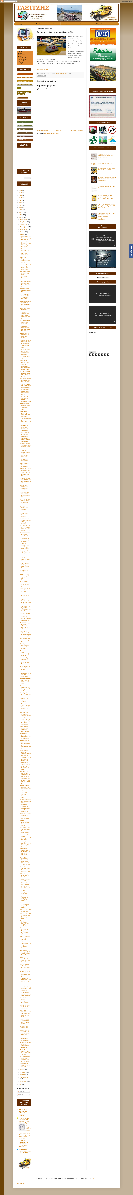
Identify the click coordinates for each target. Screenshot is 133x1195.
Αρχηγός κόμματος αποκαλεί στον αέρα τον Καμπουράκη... (25, 816)
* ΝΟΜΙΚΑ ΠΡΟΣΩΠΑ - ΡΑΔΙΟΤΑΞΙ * (24, 93)
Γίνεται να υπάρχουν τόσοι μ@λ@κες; (25, 892)
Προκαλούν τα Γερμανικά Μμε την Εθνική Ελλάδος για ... (25, 809)
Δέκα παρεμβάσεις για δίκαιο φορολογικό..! (25, 534)
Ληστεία (62, 73)
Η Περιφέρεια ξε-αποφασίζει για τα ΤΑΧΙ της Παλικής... (25, 521)
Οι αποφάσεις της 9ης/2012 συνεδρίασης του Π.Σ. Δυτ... (25, 609)
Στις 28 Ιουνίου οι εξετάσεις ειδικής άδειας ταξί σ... (25, 559)
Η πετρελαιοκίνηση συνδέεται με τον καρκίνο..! (25, 988)
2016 (20, 207)
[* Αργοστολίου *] (25, 62)
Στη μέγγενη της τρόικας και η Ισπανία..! (24, 540)
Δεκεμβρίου (23, 219)
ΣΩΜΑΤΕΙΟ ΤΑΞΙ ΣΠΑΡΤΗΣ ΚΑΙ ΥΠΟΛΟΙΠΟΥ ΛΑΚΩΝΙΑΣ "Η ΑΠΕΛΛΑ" (23, 1112)
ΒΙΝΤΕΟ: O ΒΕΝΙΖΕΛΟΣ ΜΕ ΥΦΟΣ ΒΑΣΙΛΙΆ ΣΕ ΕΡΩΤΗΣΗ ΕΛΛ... (25, 1013)
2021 (20, 195)
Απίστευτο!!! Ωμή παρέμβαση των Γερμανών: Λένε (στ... (25, 974)
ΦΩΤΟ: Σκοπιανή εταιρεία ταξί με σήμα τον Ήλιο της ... (25, 374)
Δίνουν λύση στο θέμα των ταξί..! (25, 404)
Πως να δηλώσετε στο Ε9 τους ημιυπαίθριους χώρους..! (25, 352)
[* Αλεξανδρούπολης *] (25, 59)
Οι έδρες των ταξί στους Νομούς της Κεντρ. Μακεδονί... (25, 722)
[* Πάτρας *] (25, 56)
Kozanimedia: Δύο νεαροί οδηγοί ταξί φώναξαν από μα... (25, 1021)
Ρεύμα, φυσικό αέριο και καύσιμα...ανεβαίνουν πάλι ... (25, 753)
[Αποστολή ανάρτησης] (69, 73)
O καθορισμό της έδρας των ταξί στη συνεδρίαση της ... (25, 781)
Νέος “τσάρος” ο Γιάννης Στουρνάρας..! (24, 464)
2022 (20, 192)
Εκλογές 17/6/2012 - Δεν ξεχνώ (25, 910)
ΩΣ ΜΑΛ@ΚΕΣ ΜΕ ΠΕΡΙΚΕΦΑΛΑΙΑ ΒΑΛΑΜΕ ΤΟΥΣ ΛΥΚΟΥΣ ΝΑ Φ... (25, 528)
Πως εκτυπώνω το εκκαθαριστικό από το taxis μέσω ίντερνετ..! (105, 155)
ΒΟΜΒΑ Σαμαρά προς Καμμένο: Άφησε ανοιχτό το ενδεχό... (25, 823)
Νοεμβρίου (23, 222)
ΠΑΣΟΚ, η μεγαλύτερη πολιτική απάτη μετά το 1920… (25, 367)
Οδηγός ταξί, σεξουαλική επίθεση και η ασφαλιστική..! (24, 487)
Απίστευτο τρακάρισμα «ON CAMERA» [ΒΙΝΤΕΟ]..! (25, 674)
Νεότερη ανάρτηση (42, 130)
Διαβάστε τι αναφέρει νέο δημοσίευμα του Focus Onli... (25, 960)
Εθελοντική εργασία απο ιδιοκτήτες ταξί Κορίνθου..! (25, 380)
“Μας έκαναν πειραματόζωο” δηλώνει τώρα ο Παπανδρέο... (25, 953)
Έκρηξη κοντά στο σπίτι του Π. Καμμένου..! (25, 1006)
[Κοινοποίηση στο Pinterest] (45, 76)
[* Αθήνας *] (25, 52)
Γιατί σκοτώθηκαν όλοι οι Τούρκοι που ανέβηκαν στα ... (25, 392)
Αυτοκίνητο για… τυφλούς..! (24, 571)
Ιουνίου (22, 234)
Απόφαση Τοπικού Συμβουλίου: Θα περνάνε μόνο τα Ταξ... (25, 480)
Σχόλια (21, 1094)
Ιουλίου (22, 231)
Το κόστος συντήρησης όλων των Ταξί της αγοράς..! (106, 168)
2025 (20, 190)
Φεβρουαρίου (24, 1077)
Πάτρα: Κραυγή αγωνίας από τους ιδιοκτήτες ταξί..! (25, 494)
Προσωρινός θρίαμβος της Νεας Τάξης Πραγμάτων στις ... (25, 315)
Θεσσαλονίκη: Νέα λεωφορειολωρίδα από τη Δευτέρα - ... (25, 446)
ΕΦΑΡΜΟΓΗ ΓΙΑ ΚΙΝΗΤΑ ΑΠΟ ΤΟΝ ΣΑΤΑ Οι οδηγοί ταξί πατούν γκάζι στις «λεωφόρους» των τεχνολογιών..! (106, 216)
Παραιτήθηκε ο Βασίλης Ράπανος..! (24, 514)
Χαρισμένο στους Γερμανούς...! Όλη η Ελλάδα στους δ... (25, 923)
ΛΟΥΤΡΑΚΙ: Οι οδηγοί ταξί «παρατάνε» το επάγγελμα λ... (25, 774)
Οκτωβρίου (23, 224)
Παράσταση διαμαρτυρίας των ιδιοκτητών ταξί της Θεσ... (25, 328)
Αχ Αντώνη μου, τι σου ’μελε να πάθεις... (25, 668)
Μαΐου (22, 1069)
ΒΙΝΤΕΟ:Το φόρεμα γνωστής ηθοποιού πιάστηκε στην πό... (25, 626)
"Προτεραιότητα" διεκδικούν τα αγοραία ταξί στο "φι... (25, 788)
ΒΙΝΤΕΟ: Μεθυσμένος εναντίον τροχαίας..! (24, 508)
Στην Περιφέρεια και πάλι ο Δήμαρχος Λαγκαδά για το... (25, 694)
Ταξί (66, 73)
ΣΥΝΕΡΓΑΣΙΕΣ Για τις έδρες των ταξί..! (25, 474)
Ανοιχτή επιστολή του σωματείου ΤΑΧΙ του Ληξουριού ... (25, 939)
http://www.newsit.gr (42, 69)
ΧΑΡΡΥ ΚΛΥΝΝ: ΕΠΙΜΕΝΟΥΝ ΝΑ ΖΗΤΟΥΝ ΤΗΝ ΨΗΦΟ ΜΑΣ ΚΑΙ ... (25, 981)
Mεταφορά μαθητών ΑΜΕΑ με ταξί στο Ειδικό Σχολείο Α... (25, 844)
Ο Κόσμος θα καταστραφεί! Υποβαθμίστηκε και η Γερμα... (25, 439)
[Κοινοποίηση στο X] (42, 76)
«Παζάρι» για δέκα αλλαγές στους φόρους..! (25, 615)
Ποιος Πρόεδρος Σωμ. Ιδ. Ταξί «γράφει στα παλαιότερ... (24, 296)
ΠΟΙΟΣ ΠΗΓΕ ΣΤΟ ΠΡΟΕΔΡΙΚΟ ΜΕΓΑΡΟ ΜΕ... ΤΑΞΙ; (25, 681)
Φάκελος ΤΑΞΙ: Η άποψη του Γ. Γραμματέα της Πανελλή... (25, 414)
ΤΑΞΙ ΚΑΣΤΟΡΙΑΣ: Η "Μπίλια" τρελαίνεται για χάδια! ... (25, 767)
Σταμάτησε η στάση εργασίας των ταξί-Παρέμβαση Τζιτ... (25, 303)
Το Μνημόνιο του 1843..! (24, 346)
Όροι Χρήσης (20, 1183)
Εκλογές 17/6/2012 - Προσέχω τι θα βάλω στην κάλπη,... (25, 916)
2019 (20, 200)
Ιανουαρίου (23, 1081)
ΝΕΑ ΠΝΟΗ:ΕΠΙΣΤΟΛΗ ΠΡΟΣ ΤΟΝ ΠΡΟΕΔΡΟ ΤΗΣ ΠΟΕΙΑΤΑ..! (25, 252)
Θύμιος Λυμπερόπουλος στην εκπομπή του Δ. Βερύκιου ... (25, 283)
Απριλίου (23, 1072)
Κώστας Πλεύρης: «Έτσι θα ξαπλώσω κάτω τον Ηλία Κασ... (25, 967)
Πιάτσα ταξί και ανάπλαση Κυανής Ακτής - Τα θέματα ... (25, 428)
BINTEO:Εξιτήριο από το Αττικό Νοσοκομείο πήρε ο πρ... (25, 501)
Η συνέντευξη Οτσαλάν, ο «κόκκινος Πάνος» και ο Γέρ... (24, 661)
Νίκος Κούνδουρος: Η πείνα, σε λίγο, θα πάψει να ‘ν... (25, 238)
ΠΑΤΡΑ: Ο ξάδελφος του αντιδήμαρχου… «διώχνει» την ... (25, 546)
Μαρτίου (22, 1074)
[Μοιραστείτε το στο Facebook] (43, 76)
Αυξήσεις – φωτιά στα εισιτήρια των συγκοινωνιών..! (25, 385)
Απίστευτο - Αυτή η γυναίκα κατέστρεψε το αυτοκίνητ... (25, 1045)
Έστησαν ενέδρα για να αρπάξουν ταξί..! (25, 290)
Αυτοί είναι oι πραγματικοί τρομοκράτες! (24, 1038)
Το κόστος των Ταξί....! (24, 408)
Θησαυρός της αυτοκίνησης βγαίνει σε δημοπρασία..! (24, 729)
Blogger (95, 1178)
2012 (20, 217)
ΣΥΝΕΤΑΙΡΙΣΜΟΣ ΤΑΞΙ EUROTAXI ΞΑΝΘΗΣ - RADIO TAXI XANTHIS (24, 1120)
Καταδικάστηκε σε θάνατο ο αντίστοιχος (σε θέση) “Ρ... (25, 653)
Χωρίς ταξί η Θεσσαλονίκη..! (25, 361)
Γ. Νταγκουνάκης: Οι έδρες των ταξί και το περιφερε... (25, 994)
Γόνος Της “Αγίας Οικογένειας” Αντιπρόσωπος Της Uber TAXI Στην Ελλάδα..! (107, 206)
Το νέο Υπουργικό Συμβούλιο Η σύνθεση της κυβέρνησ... (25, 708)
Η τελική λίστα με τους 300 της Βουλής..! (24, 881)
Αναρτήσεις (22, 1091)
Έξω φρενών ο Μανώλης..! (24, 459)
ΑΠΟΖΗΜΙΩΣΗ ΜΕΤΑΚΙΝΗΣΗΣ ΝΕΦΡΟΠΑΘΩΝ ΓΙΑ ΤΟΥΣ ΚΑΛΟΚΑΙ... (25, 852)
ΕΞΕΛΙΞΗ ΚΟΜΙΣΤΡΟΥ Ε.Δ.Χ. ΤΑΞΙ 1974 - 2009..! (25, 1052)
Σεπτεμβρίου (24, 227)
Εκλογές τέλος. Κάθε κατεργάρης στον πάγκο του (25, 863)
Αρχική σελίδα (59, 130)
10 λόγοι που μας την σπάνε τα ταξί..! (25, 595)
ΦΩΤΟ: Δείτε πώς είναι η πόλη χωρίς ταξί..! (25, 322)
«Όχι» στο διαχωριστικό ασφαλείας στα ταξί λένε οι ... (25, 260)
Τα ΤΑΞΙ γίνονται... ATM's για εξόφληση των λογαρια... (25, 565)
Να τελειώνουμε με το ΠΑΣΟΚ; (25, 433)
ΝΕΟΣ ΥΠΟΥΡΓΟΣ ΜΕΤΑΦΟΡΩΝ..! (25, 619)
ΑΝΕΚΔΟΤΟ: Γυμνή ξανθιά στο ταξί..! (25, 469)
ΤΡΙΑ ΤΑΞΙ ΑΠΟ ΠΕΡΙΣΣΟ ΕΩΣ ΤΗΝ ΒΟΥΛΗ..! (25, 886)
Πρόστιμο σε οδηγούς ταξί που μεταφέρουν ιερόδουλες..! (25, 634)
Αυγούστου (23, 229)
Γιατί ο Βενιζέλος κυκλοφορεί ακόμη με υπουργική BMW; (25, 399)
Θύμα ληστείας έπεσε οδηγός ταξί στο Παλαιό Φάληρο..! (25, 646)
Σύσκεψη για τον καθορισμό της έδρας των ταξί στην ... (25, 688)
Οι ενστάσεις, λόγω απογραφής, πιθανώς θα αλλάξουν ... (25, 760)
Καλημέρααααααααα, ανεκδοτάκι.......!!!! (25, 421)
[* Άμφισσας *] (25, 61)
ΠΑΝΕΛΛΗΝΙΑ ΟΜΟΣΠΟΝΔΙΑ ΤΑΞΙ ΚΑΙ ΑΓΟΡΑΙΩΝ (25, 1151)
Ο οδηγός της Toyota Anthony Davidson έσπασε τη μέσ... (25, 869)
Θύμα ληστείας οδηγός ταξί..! (24, 1026)
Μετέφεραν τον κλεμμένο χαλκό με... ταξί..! (25, 1065)
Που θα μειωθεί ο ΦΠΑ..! (25, 357)
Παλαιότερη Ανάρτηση (77, 130)
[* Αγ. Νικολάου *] (25, 58)
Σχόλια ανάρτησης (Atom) (51, 133)
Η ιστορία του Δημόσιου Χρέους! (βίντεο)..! (24, 701)
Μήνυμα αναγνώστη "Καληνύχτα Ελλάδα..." (24, 898)
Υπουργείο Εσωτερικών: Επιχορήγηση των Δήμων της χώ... (25, 931)
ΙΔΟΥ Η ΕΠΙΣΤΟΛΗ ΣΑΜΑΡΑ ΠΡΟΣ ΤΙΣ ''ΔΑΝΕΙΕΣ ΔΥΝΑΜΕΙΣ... (25, 1032)
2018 (20, 202)
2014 (20, 212)
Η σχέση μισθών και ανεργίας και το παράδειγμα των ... (25, 553)
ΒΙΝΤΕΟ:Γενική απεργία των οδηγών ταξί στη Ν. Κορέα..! (25, 715)
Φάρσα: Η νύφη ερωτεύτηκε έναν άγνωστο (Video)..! (25, 576)
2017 (20, 205)
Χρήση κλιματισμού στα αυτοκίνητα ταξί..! (25, 640)
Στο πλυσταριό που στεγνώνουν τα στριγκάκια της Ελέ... (25, 946)
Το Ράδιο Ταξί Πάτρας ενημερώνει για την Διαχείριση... (25, 1000)
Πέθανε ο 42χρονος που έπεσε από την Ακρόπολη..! (25, 341)
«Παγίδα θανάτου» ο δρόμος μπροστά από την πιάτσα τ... (25, 1059)
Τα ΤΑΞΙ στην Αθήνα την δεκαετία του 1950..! (24, 795)
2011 (20, 1084)
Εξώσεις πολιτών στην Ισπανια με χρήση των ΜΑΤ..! (25, 335)
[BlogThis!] (40, 76)
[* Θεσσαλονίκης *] (25, 55)
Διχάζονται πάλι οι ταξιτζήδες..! (25, 308)
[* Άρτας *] (25, 64)
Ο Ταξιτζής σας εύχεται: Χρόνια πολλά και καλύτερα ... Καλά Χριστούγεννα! (107, 178)
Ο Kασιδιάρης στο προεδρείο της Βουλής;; (25, 875)
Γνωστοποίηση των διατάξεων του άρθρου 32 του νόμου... (25, 905)
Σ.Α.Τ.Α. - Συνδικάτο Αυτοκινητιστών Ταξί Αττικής (25, 1142)
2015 (20, 210)
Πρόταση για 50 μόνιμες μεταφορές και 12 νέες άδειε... (25, 837)
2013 (20, 215)
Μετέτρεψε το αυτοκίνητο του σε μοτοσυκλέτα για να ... (25, 584)
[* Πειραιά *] (25, 53)
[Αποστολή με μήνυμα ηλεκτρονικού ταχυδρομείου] (38, 76)
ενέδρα (57, 73)
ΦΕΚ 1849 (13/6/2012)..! (24, 858)
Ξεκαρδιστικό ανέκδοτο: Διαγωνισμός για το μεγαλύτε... (25, 736)
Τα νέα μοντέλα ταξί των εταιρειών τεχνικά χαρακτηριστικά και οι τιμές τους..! (105, 198)
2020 (20, 197)
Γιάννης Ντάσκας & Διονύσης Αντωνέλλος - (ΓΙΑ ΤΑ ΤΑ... (25, 267)
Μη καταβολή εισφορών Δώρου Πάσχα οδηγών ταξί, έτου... (25, 244)
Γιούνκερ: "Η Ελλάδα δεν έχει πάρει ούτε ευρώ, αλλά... (25, 601)
